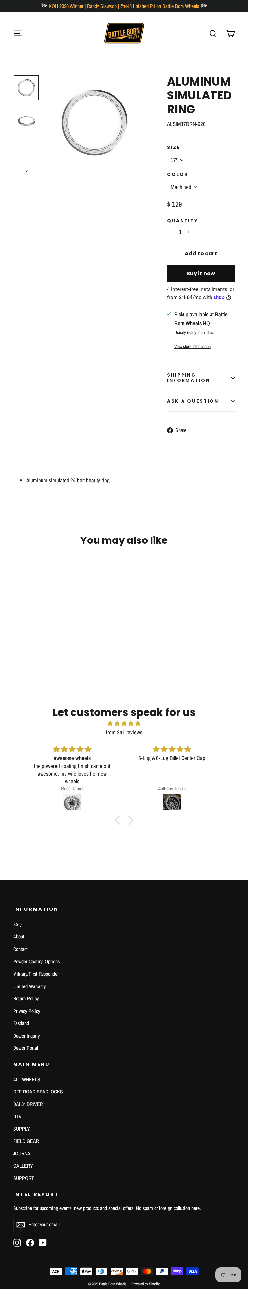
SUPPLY (21, 1128)
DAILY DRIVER (28, 1104)
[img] (124, 723)
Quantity (182, 221)
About (18, 936)
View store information (192, 346)
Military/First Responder (36, 973)
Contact (20, 949)
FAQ (17, 924)
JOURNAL (23, 1153)
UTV (17, 1116)
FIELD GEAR (26, 1141)
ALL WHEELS (26, 1079)
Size (174, 147)
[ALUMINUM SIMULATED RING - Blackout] (25, 640)
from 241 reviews (124, 732)
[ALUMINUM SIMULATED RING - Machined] (17, 640)
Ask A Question (193, 401)
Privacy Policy (26, 1011)
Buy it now (200, 273)
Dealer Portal (25, 1047)
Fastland (21, 1023)
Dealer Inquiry (26, 1035)
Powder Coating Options (36, 961)
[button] (119, 820)
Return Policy (26, 998)
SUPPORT (23, 1178)
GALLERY (23, 1165)
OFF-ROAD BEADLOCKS (38, 1091)
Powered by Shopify (145, 1284)
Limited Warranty (29, 986)
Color (177, 174)
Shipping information (188, 377)
